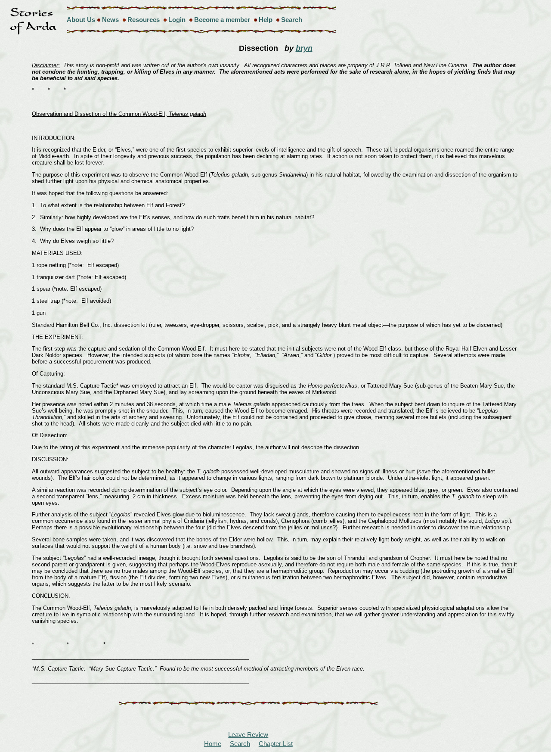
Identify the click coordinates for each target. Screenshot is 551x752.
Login (177, 19)
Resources (143, 19)
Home (212, 743)
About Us (81, 19)
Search (291, 19)
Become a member (222, 19)
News (110, 19)
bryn (304, 48)
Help (265, 19)
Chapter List (276, 743)
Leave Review (248, 734)
